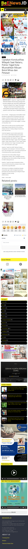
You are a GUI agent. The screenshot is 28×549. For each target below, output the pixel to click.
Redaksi (4, 540)
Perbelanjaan (4, 334)
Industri (3, 313)
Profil (3, 337)
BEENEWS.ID (6, 518)
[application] (14, 472)
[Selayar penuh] (25, 478)
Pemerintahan (5, 328)
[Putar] (2, 478)
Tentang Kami (5, 537)
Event (3, 305)
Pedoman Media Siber (7, 543)
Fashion (3, 308)
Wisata (3, 343)
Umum (4, 57)
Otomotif (4, 325)
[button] (12, 17)
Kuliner (3, 316)
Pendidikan (4, 331)
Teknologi (4, 340)
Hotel (3, 311)
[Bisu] (23, 478)
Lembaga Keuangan (6, 319)
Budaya (3, 302)
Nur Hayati (14, 75)
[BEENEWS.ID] (2, 9)
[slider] (13, 478)
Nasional (4, 322)
